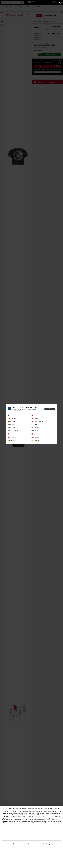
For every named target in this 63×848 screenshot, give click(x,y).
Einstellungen (46, 844)
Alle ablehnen (31, 844)
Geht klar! (16, 844)
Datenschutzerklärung (50, 822)
